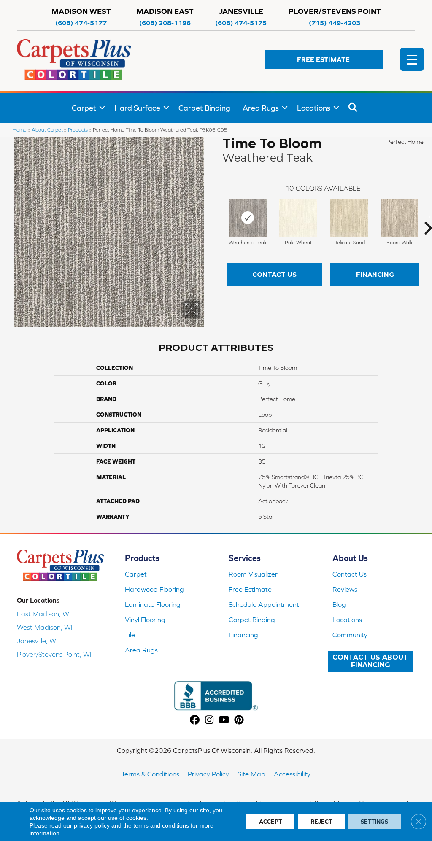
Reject (321, 821)
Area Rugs (261, 107)
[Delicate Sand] (349, 218)
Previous (218, 215)
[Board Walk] (399, 218)
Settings (374, 821)
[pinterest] (239, 720)
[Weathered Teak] (248, 218)
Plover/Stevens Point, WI (54, 654)
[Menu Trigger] (412, 59)
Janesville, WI (37, 640)
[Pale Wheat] (298, 218)
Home (20, 129)
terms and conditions (161, 825)
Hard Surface (137, 107)
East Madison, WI (44, 613)
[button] (324, 59)
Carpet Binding (204, 107)
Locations (313, 107)
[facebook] (195, 720)
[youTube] (224, 720)
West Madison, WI (45, 627)
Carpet (84, 107)
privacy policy (92, 825)
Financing (375, 274)
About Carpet (47, 129)
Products (78, 129)
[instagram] (209, 720)
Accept (270, 821)
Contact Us (274, 274)
